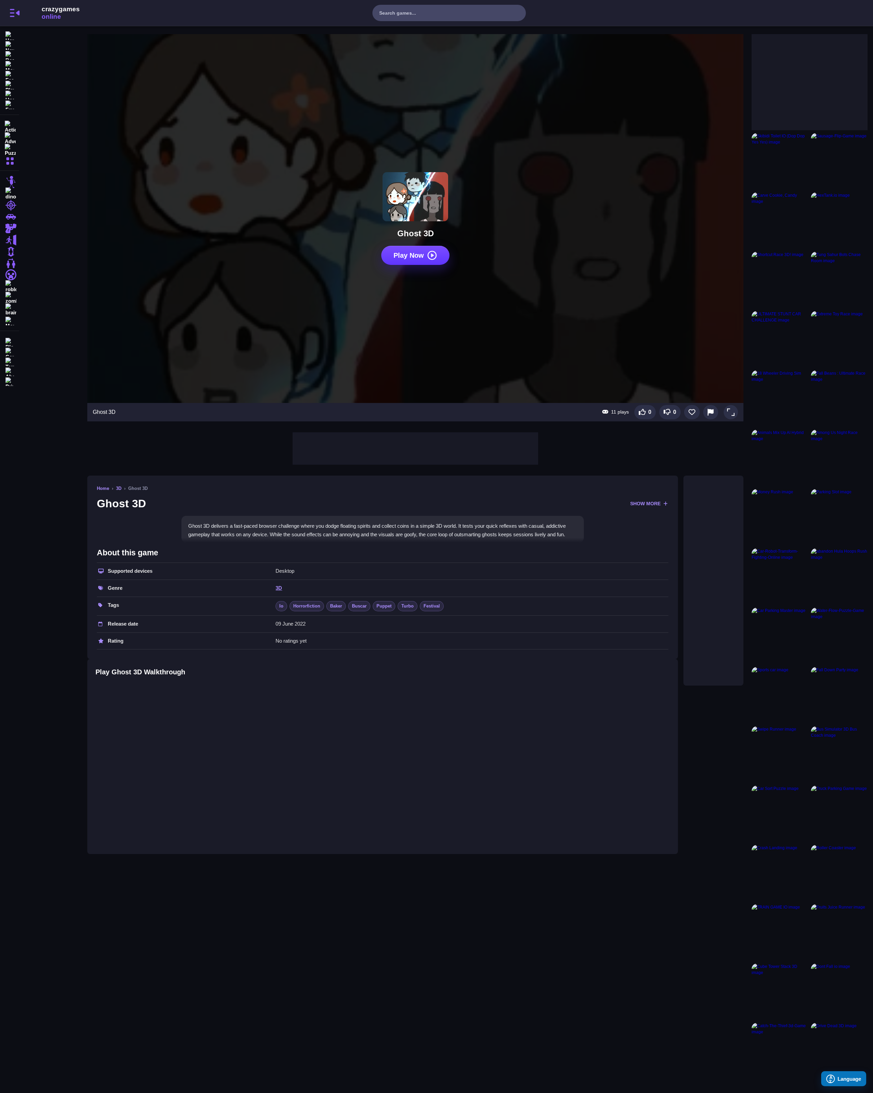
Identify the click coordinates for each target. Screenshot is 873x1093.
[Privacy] (9, 381)
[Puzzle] (9, 149)
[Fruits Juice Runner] (839, 932)
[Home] (9, 35)
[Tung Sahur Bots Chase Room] (839, 280)
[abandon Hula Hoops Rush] (839, 576)
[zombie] (9, 298)
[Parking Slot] (839, 517)
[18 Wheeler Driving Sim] (780, 398)
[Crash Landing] (780, 873)
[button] (731, 412)
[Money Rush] (780, 517)
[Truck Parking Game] (839, 813)
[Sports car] (780, 695)
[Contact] (9, 351)
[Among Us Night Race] (839, 458)
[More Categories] (9, 160)
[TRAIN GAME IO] (780, 932)
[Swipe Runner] (780, 754)
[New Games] (9, 45)
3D (118, 488)
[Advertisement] (415, 447)
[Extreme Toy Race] (839, 339)
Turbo (407, 606)
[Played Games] (9, 84)
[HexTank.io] (839, 220)
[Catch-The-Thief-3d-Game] (780, 1051)
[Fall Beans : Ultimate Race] (839, 398)
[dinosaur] (9, 193)
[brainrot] (9, 309)
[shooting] (9, 205)
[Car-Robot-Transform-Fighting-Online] (780, 576)
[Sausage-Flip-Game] (839, 161)
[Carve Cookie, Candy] (780, 220)
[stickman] (9, 182)
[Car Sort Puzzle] (780, 813)
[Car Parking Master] (780, 636)
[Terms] (9, 361)
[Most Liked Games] (9, 65)
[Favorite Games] (9, 104)
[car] (9, 217)
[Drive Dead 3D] (839, 1051)
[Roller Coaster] (839, 873)
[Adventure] (9, 138)
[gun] (9, 228)
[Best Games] (9, 55)
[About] (9, 371)
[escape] (9, 240)
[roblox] (9, 286)
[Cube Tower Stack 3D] (780, 991)
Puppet (383, 606)
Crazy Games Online (52, 13)
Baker (336, 606)
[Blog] (9, 341)
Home (103, 488)
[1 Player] (9, 251)
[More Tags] (9, 320)
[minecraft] (9, 275)
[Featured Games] (9, 74)
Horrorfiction (306, 606)
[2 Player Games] (9, 263)
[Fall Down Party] (839, 695)
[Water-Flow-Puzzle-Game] (839, 636)
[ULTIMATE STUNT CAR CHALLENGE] (780, 339)
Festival (432, 606)
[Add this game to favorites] (692, 412)
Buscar (359, 606)
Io (281, 606)
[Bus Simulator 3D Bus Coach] (839, 754)
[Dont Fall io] (839, 991)
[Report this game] (710, 412)
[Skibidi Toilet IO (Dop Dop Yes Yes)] (780, 161)
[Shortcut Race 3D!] (780, 280)
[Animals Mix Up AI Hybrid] (780, 458)
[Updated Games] (9, 94)
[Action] (9, 126)
